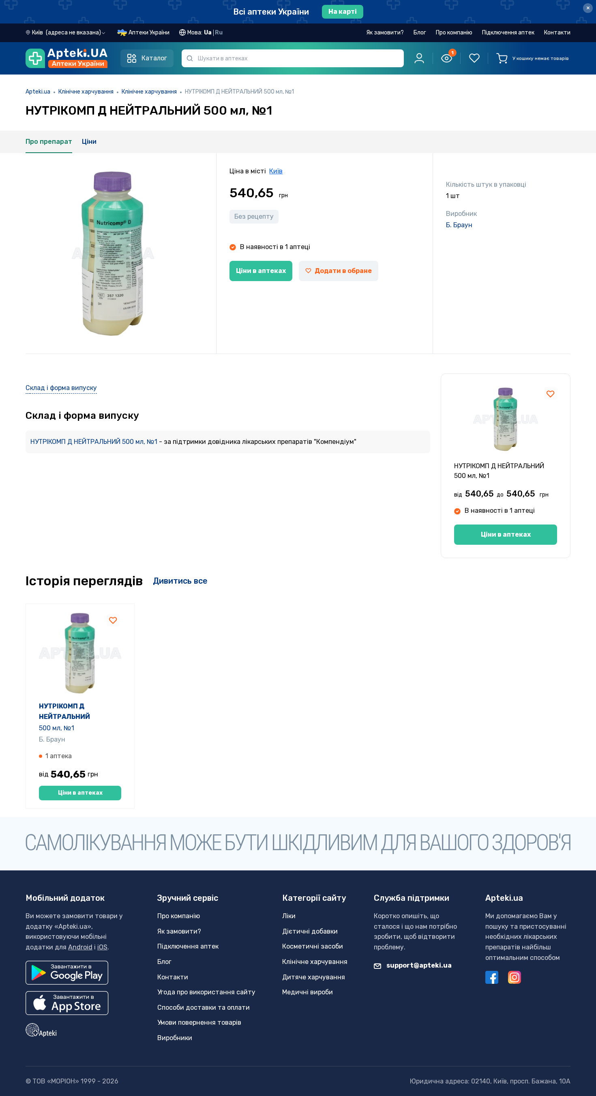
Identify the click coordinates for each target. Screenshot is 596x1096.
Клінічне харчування (86, 91)
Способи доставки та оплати (203, 1007)
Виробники (174, 1038)
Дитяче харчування (313, 977)
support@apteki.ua (418, 965)
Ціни (89, 141)
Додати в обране (343, 271)
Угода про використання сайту (206, 992)
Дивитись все (180, 581)
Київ (276, 171)
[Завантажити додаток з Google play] (67, 973)
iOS (102, 947)
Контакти (557, 32)
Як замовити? (385, 32)
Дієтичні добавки (310, 931)
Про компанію (454, 32)
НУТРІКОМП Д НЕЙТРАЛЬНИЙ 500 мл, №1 (94, 442)
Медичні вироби (307, 992)
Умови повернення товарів (199, 1022)
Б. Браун (459, 225)
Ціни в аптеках (261, 271)
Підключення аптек (508, 32)
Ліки (289, 916)
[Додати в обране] (550, 393)
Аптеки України (149, 32)
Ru (219, 32)
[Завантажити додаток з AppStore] (67, 1003)
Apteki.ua (38, 91)
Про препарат (49, 141)
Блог (420, 32)
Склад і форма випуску (61, 388)
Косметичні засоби (312, 946)
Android (80, 947)
